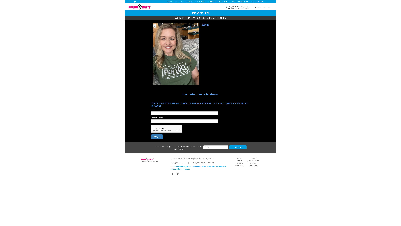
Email (153, 110)
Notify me (157, 136)
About (170, 2)
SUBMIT (238, 147)
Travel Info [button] (222, 2)
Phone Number (157, 118)
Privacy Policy (253, 161)
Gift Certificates (258, 2)
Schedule (179, 2)
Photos (190, 2)
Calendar (239, 163)
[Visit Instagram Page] (135, 2)
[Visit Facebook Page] (129, 2)
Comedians (200, 2)
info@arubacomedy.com (203, 162)
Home (239, 159)
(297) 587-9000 (264, 7)
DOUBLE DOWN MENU (240, 2)
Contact (211, 2)
